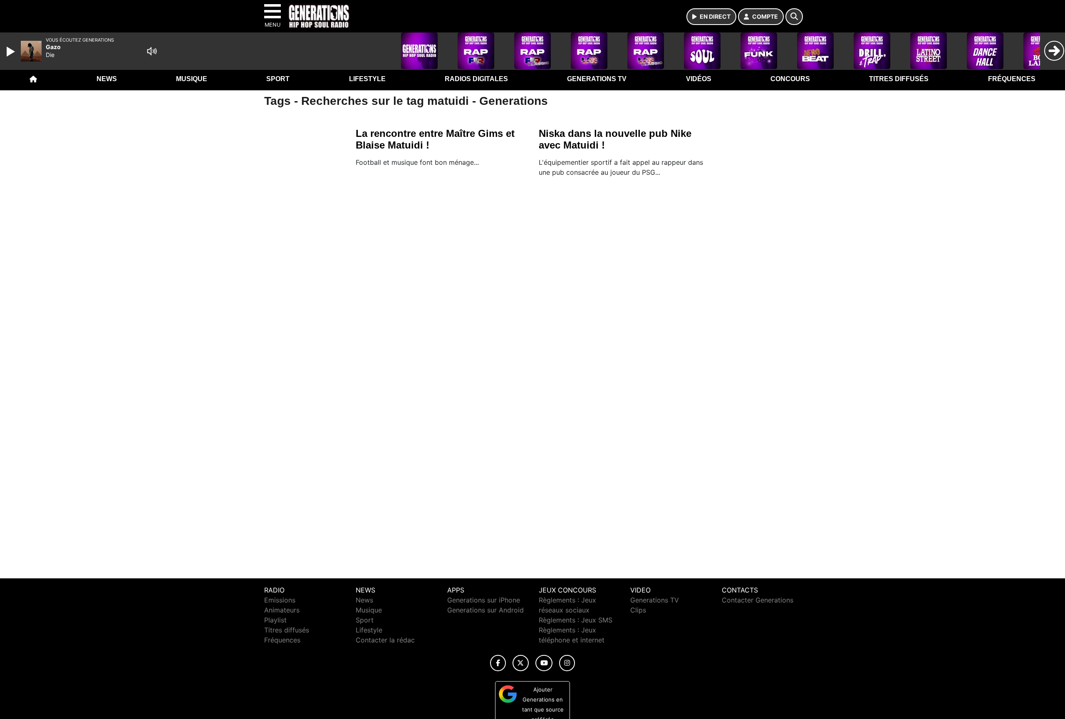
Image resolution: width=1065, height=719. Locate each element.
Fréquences (1011, 78)
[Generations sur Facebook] (498, 663)
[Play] (12, 52)
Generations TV (597, 78)
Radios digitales (476, 78)
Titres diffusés (899, 78)
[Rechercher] (794, 16)
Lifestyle (367, 78)
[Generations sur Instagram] (567, 663)
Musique (191, 78)
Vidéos (698, 78)
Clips (638, 610)
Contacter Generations (757, 600)
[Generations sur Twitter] (521, 663)
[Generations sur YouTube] (543, 663)
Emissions (279, 600)
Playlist (275, 620)
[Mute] (152, 51)
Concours (790, 78)
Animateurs (282, 610)
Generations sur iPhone (483, 600)
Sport (278, 78)
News (107, 78)
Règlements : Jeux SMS (575, 620)
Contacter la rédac (385, 640)
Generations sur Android (485, 610)
